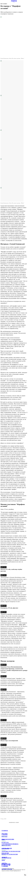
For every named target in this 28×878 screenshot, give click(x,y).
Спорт (4, 863)
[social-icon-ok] (10, 875)
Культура (5, 842)
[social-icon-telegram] (6, 875)
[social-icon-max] (13, 875)
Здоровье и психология (11, 851)
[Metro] (14, 1)
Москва (5, 833)
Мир (3, 839)
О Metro (5, 866)
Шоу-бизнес (6, 845)
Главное (5, 830)
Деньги (4, 857)
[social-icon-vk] (3, 875)
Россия (4, 836)
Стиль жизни (7, 848)
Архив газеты (7, 869)
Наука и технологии (10, 854)
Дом (3, 860)
